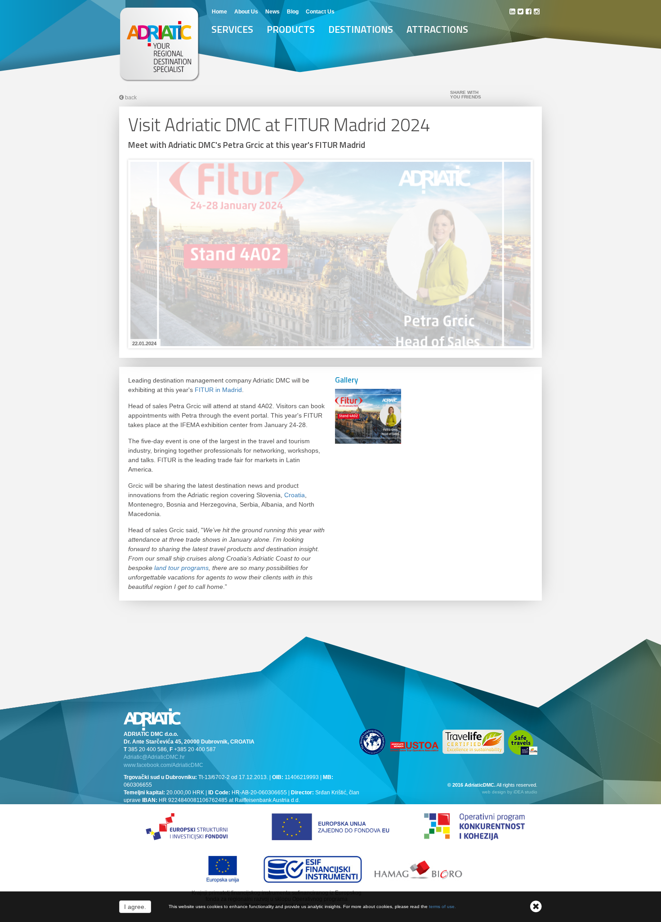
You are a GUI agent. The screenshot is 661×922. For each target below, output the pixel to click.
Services (232, 29)
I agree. (135, 906)
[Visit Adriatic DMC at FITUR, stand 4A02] (330, 256)
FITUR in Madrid (218, 389)
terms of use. (442, 906)
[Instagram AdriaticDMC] (537, 11)
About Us (246, 12)
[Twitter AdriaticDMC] (520, 11)
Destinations (360, 29)
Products (291, 29)
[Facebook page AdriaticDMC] (528, 11)
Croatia (294, 495)
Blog (293, 12)
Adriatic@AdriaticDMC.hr (154, 757)
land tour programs (181, 567)
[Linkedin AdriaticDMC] (512, 11)
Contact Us (320, 12)
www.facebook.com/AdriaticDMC (163, 765)
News (272, 12)
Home (219, 12)
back (130, 97)
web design (494, 791)
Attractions (437, 29)
